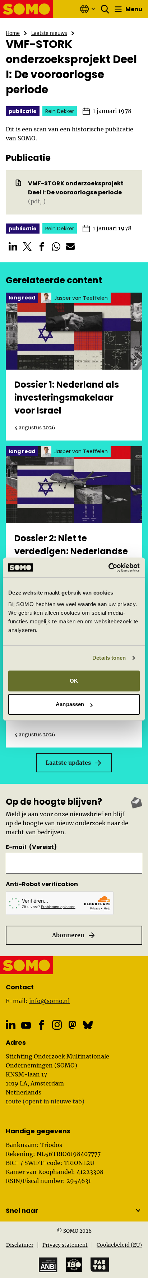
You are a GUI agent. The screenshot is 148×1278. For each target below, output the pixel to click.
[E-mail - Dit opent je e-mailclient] (70, 246)
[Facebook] (41, 1025)
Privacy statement (65, 1245)
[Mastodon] (72, 1025)
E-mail (31, 847)
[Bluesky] (88, 1025)
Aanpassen (70, 704)
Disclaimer (19, 1245)
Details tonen (109, 658)
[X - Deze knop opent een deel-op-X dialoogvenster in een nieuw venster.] (27, 246)
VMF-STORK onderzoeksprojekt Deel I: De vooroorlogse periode (76, 188)
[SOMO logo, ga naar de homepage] (27, 9)
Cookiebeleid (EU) (119, 1245)
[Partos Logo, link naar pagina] (100, 1264)
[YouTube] (26, 1025)
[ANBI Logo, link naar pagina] (48, 1264)
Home (13, 33)
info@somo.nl (49, 1000)
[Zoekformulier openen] (105, 9)
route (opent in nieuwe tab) (45, 1101)
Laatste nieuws (49, 33)
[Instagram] (57, 1025)
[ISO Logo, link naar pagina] (74, 1264)
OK (74, 681)
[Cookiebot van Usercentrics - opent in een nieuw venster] (108, 567)
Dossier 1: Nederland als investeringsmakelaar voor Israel (66, 397)
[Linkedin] (10, 1025)
